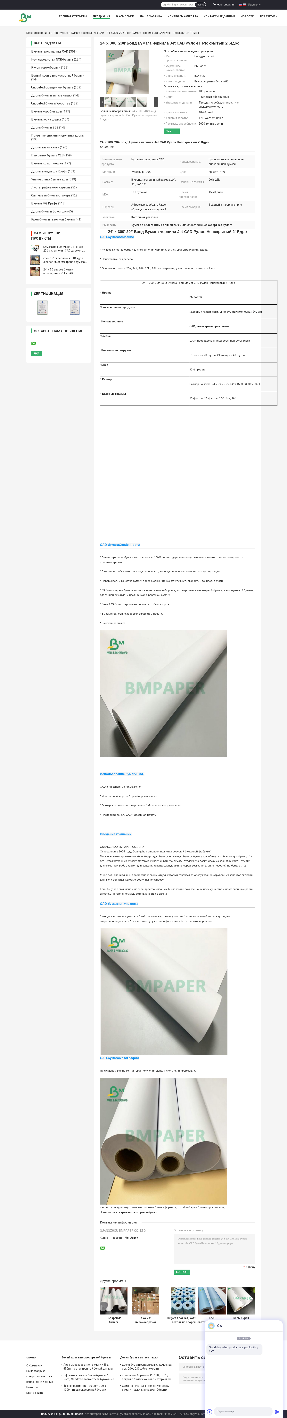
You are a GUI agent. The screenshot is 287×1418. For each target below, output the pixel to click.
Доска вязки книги (45, 147)
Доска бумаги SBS (44, 127)
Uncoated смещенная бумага (52, 87)
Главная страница (73, 16)
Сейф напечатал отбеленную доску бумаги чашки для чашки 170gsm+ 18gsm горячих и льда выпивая (145, 1388)
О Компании (125, 16)
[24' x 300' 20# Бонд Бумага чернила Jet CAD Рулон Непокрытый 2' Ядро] (127, 72)
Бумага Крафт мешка (47, 163)
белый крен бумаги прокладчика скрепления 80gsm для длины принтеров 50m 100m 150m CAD (241, 1320)
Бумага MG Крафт (44, 203)
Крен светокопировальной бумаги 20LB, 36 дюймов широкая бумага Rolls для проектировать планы (212, 1320)
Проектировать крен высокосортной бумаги (129, 1212)
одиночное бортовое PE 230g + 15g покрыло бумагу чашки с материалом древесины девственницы (146, 1378)
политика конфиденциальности (62, 1413)
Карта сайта (34, 1392)
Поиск (200, 4)
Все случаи (268, 16)
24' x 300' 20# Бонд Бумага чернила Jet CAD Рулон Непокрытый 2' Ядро (128, 115)
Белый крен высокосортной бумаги (57, 75)
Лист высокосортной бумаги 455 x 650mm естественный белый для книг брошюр (88, 1367)
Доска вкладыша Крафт (49, 171)
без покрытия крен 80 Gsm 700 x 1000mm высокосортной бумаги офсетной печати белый (84, 1388)
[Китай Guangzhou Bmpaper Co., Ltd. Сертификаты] (42, 307)
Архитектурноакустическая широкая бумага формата (141, 1207)
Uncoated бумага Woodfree (50, 103)
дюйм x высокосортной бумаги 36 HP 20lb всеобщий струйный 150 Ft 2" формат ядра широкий (145, 1320)
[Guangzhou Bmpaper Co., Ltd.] (25, 17)
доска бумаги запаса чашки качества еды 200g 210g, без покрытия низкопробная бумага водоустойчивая (147, 1367)
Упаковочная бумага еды (49, 179)
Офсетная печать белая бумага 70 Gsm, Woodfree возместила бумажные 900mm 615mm (88, 1378)
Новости (247, 16)
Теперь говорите (223, 4)
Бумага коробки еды (46, 111)
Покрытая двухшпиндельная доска (57, 135)
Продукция (101, 16)
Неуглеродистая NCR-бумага (52, 59)
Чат (168, 131)
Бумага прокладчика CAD (87, 32)
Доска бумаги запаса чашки (51, 95)
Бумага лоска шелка (46, 119)
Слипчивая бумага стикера (50, 195)
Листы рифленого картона (50, 187)
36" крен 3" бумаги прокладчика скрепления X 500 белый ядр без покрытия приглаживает (114, 1320)
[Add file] (209, 1411)
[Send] (277, 1411)
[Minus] (277, 1325)
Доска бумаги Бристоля (49, 211)
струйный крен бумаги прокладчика (201, 1207)
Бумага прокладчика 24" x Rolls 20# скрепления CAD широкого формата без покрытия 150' (63, 250)
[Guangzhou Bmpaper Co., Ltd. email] (36, 343)
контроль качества (183, 16)
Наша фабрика (151, 16)
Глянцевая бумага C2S (47, 155)
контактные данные (219, 16)
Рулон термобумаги (45, 67)
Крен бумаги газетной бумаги (53, 219)
